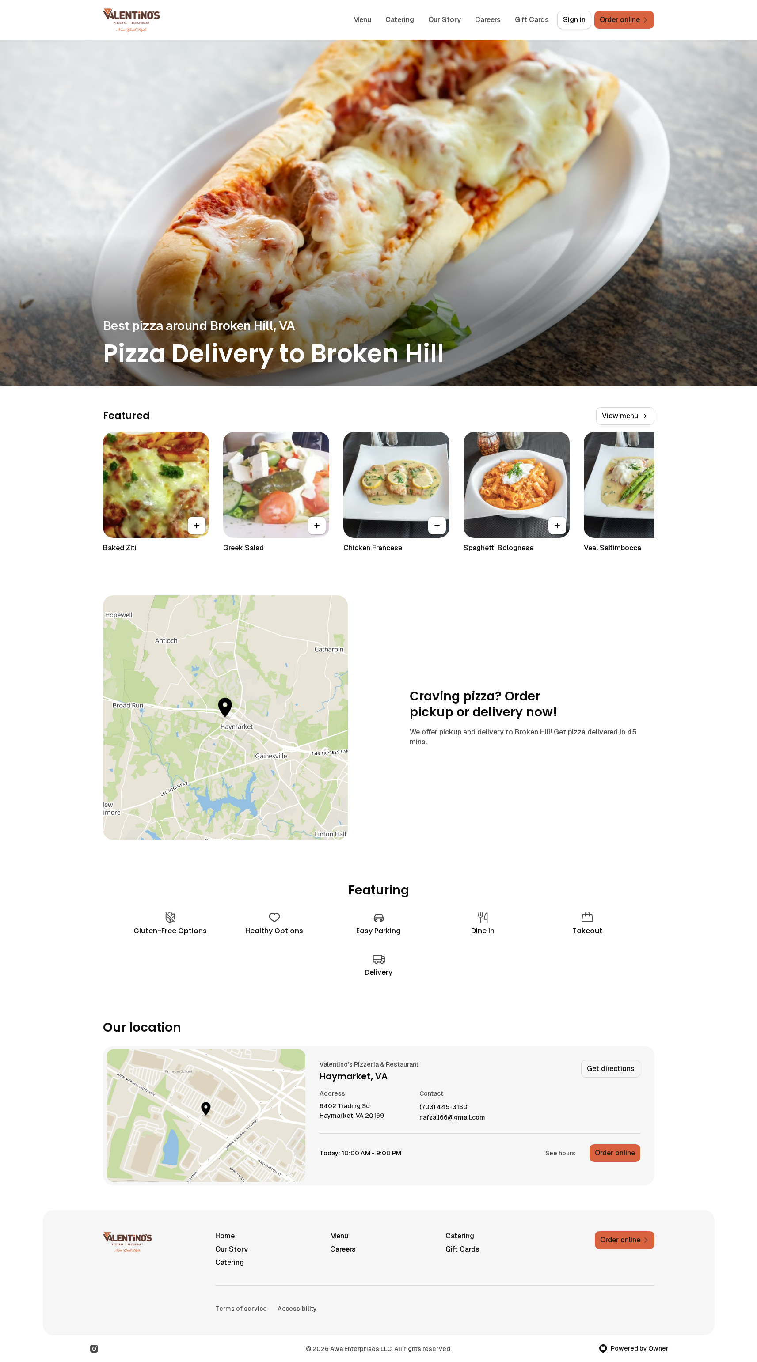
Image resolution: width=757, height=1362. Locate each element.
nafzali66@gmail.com (452, 1117)
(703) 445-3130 (443, 1107)
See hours (560, 1153)
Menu (362, 19)
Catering (399, 19)
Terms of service (241, 1309)
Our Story (444, 19)
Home (225, 1236)
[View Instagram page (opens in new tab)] (94, 1348)
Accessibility (297, 1309)
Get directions (611, 1068)
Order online (615, 1153)
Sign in (574, 19)
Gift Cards (532, 19)
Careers (488, 19)
